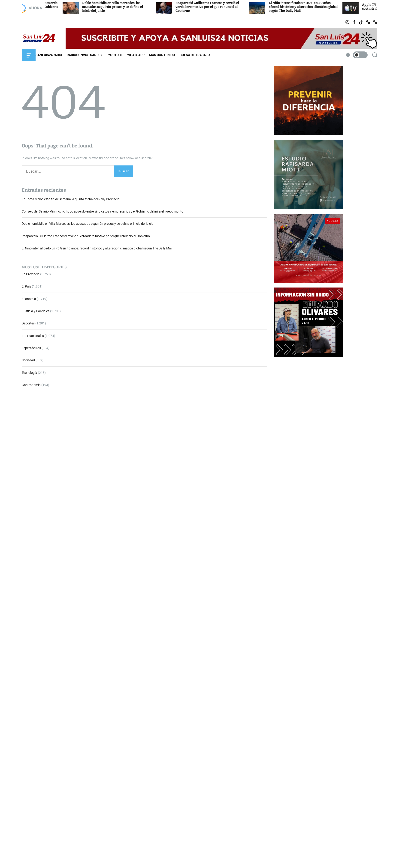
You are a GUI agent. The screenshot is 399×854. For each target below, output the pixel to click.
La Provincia (30, 274)
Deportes (28, 323)
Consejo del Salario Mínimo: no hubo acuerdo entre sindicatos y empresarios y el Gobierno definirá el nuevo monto (102, 211)
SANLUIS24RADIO (49, 55)
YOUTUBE (115, 55)
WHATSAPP (136, 55)
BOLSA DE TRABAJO (195, 55)
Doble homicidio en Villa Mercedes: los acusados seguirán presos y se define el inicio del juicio (86, 7)
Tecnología (29, 373)
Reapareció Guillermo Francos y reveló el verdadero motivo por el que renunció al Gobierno (181, 7)
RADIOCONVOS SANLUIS (85, 55)
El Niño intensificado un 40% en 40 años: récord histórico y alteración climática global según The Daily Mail (277, 7)
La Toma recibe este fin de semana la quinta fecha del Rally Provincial (71, 199)
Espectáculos (31, 348)
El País (26, 286)
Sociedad (28, 360)
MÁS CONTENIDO (162, 55)
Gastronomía (31, 385)
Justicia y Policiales (35, 311)
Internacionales (33, 336)
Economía (29, 299)
